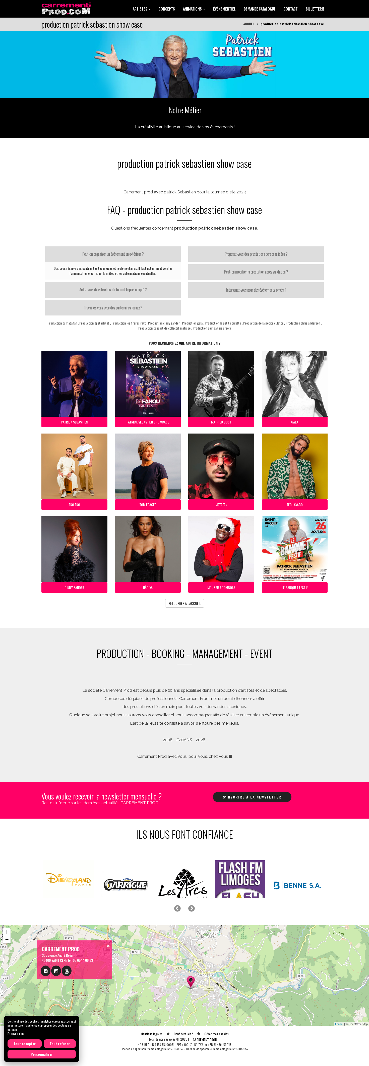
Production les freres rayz (128, 323)
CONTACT (291, 9)
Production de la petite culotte (263, 323)
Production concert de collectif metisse (164, 328)
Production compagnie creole (212, 328)
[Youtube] (67, 983)
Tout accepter (25, 1043)
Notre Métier (185, 110)
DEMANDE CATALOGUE (260, 9)
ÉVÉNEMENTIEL (224, 9)
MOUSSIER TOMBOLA (221, 587)
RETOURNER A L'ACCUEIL (184, 603)
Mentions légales (151, 1046)
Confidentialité (183, 1046)
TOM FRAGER (147, 504)
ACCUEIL (249, 23)
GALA (294, 421)
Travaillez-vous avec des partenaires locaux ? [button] (113, 308)
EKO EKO (74, 504)
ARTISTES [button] (140, 9)
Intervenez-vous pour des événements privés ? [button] (256, 290)
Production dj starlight (94, 323)
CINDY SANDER (74, 587)
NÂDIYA (148, 587)
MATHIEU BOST (221, 421)
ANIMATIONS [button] (193, 9)
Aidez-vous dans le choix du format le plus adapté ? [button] (113, 290)
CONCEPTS (167, 9)
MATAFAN (221, 504)
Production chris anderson (303, 323)
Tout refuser (60, 1043)
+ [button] (7, 944)
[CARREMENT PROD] (66, 8)
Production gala (192, 323)
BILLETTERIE (315, 9)
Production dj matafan (62, 323)
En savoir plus (16, 1033)
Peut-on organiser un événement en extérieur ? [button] (113, 254)
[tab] (113, 254)
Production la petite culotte (223, 323)
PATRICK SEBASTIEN (74, 421)
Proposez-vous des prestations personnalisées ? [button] (256, 254)
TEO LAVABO (294, 504)
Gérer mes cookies (216, 1046)
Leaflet (339, 1036)
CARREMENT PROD (205, 1052)
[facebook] (45, 983)
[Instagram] (56, 983)
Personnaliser (42, 1054)
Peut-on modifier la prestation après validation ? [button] (256, 272)
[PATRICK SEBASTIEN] (184, 64)
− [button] (7, 952)
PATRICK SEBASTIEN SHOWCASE (148, 421)
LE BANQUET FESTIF (295, 587)
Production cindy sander (164, 323)
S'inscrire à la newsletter (252, 797)
